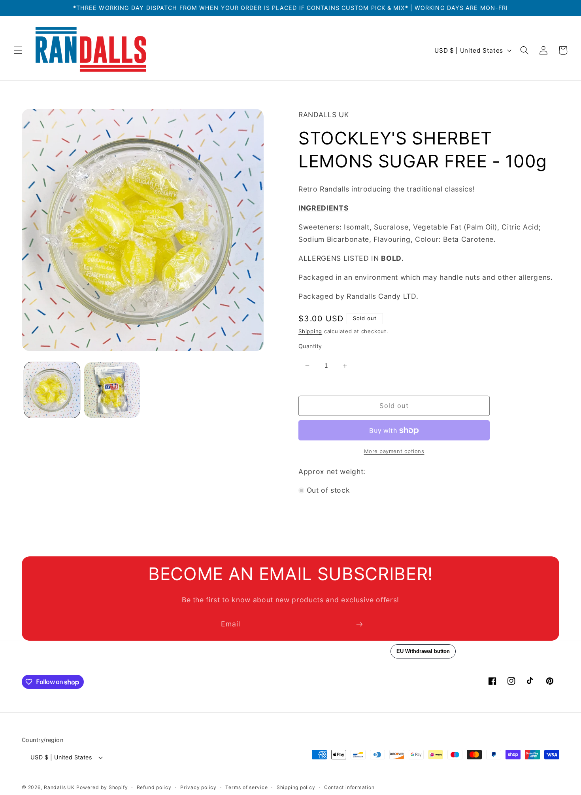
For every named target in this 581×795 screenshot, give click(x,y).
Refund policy (154, 787)
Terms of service (246, 787)
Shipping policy (296, 787)
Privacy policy (198, 787)
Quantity (310, 346)
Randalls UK (59, 787)
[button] (18, 50)
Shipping (310, 331)
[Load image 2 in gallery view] (112, 390)
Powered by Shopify (102, 787)
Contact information (349, 787)
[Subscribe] (359, 624)
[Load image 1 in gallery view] (52, 390)
